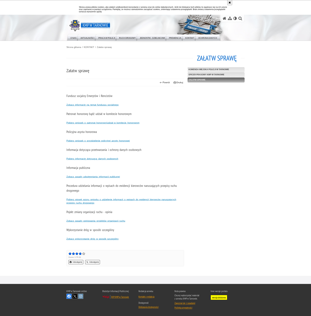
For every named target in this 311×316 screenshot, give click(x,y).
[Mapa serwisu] (230, 18)
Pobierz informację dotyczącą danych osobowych (92, 158)
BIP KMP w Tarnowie (120, 297)
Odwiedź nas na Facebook (69, 296)
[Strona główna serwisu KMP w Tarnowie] (224, 18)
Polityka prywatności (183, 307)
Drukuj (179, 82)
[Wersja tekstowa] (235, 18)
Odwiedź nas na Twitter (74, 296)
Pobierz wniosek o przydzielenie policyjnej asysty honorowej (98, 140)
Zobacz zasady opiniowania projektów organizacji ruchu (95, 221)
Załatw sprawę (104, 47)
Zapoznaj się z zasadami (184, 303)
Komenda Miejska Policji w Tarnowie (209, 69)
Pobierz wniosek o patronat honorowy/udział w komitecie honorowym (102, 122)
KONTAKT (89, 47)
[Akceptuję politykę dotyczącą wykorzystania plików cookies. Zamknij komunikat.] (229, 2)
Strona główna (73, 47)
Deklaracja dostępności (148, 307)
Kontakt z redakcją (146, 296)
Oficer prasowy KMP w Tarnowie (206, 74)
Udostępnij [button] (77, 262)
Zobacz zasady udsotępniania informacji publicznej (93, 176)
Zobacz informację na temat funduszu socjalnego (92, 104)
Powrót (166, 82)
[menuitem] (73, 37)
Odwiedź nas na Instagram (80, 296)
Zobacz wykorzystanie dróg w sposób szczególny (92, 238)
